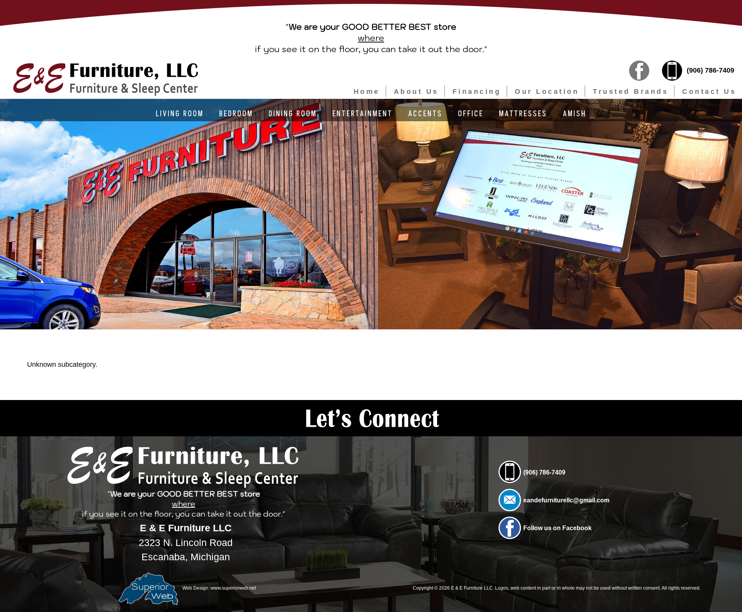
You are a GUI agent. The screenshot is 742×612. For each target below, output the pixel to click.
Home (367, 91)
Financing (477, 91)
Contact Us (709, 91)
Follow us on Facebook (557, 528)
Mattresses (523, 113)
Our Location (547, 91)
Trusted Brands (630, 91)
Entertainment (362, 113)
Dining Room (293, 113)
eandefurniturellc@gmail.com (566, 500)
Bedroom (236, 113)
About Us (416, 91)
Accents (425, 113)
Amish (574, 113)
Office (470, 113)
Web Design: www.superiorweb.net (218, 587)
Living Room (180, 113)
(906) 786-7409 (709, 70)
